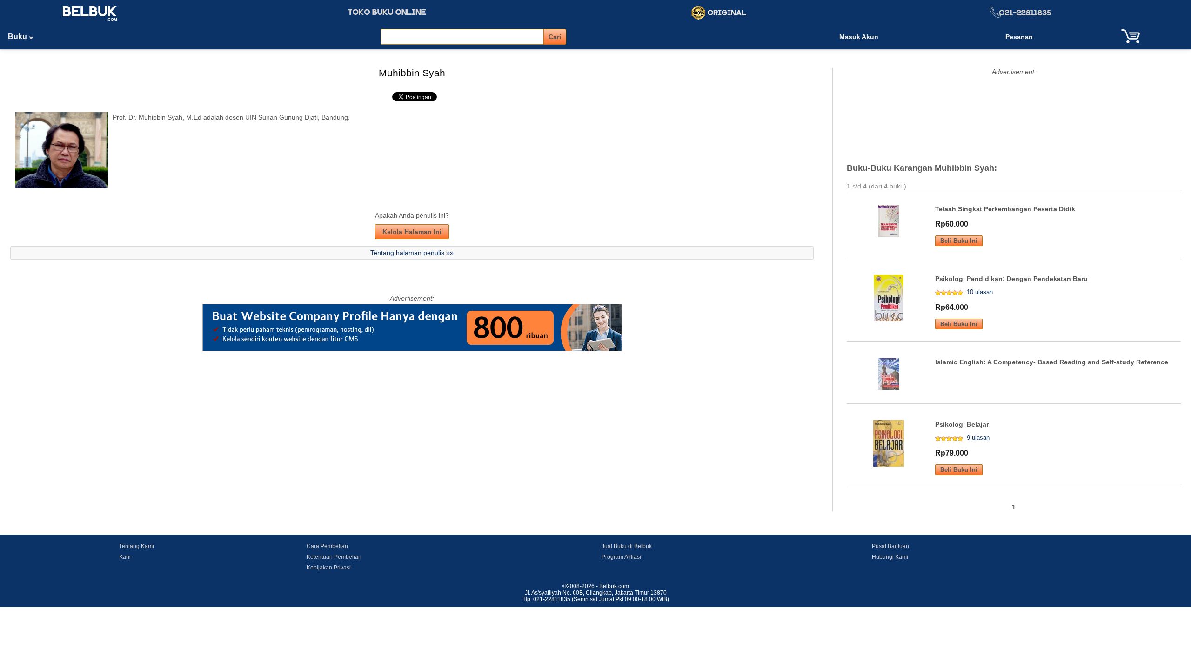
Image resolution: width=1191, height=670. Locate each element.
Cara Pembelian (327, 546)
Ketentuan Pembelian (334, 557)
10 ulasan (980, 291)
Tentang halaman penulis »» (412, 252)
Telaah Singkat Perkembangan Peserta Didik (1005, 209)
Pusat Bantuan (890, 546)
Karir (125, 557)
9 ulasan (978, 437)
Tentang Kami (136, 546)
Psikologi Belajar (962, 424)
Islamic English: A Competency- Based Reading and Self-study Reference (1051, 362)
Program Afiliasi (621, 557)
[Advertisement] (1014, 110)
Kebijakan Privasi (329, 567)
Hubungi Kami (890, 557)
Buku (18, 36)
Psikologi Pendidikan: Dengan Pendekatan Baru (1011, 278)
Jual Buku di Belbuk (627, 546)
